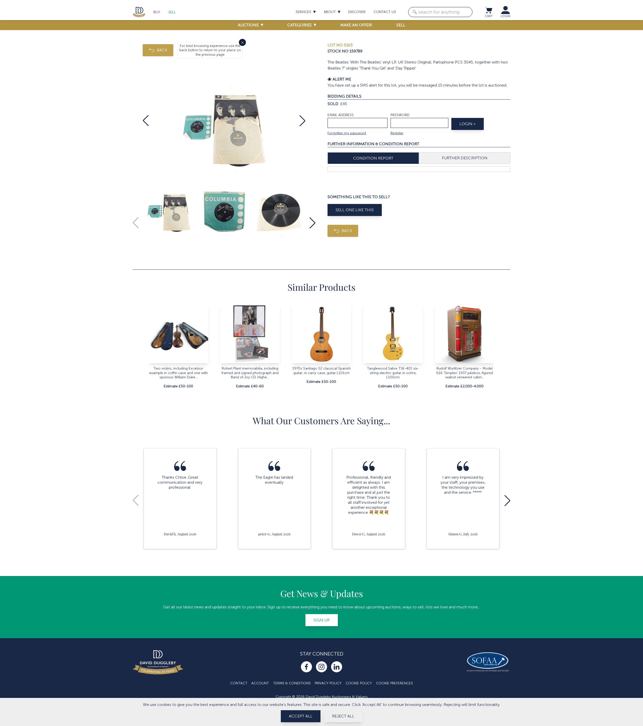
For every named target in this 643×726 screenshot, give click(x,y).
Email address (341, 115)
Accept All (300, 716)
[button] (146, 120)
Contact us (384, 12)
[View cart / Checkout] (489, 10)
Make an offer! (356, 25)
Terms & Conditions (292, 683)
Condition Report (373, 158)
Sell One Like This (355, 210)
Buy (156, 12)
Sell (172, 12)
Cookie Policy (359, 683)
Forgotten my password (347, 133)
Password (400, 115)
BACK (162, 50)
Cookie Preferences (394, 683)
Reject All (343, 716)
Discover (356, 12)
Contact (238, 683)
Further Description (465, 158)
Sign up (321, 620)
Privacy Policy (328, 683)
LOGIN (505, 16)
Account (260, 683)
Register (397, 133)
